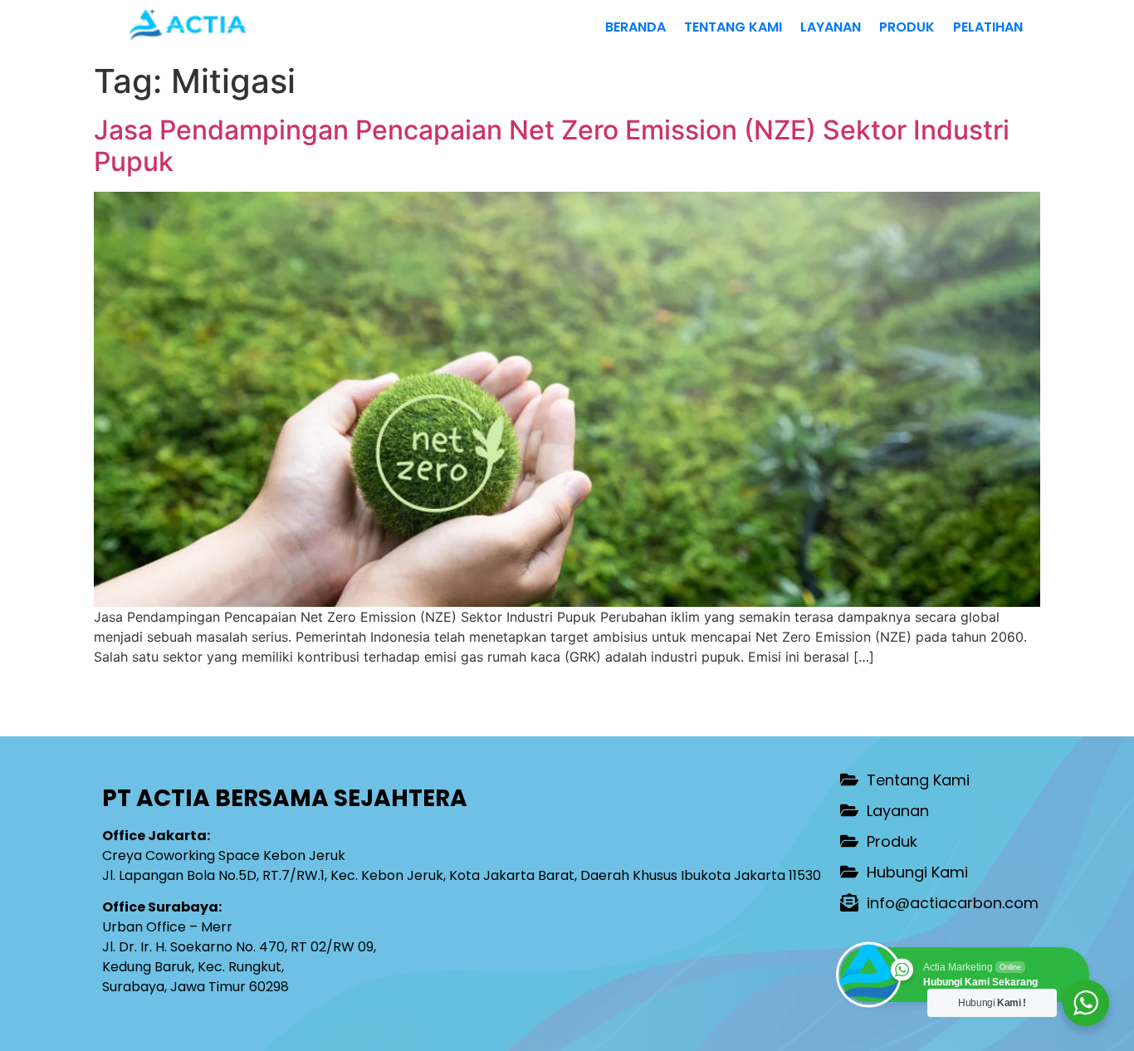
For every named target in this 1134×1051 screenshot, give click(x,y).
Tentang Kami (733, 27)
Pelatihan (988, 27)
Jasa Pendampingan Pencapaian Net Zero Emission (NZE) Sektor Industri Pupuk (551, 146)
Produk (907, 27)
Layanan (830, 27)
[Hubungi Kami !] (1086, 1003)
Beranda (635, 27)
